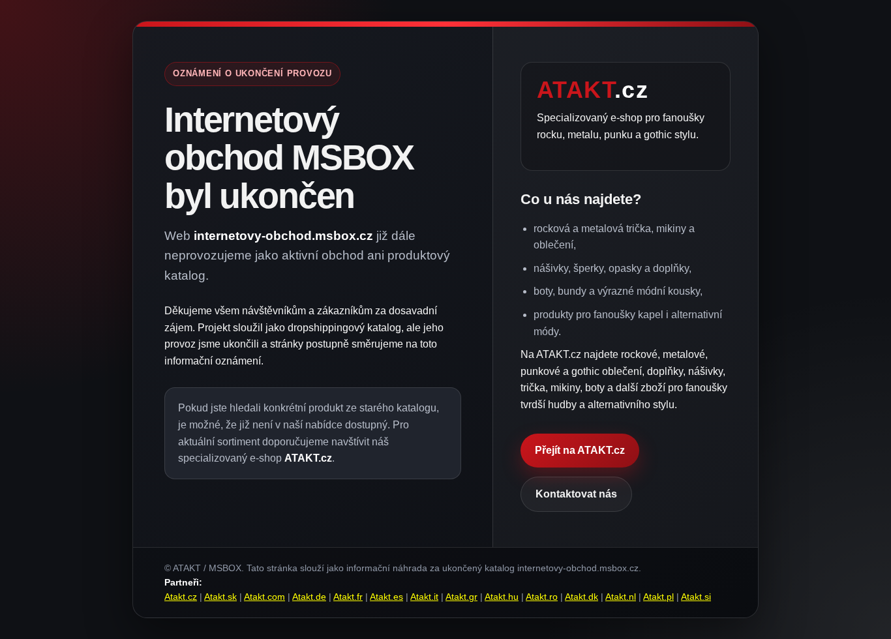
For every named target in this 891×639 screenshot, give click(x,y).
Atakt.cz (180, 596)
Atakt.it (424, 596)
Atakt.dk (581, 596)
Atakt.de (309, 596)
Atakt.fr (348, 596)
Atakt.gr (461, 596)
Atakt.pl (658, 596)
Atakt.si (696, 596)
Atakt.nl (620, 596)
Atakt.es (386, 596)
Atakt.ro (542, 596)
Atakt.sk (220, 596)
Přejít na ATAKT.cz (580, 450)
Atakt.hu (502, 596)
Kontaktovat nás (576, 493)
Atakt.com (264, 596)
